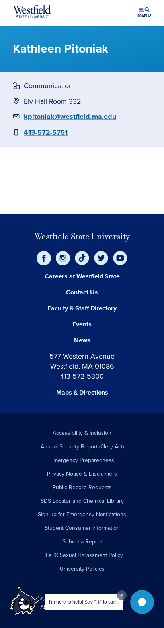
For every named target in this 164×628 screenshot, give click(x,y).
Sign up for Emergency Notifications (82, 514)
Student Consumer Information (82, 528)
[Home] (32, 13)
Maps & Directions (82, 392)
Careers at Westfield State (82, 276)
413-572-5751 (46, 132)
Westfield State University (82, 236)
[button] (142, 602)
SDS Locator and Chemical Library (82, 501)
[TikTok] (82, 258)
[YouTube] (120, 258)
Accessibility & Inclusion (82, 433)
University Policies (82, 569)
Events (82, 324)
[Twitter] (101, 258)
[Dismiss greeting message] (122, 595)
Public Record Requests (82, 487)
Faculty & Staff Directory (82, 308)
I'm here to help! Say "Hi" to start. (84, 602)
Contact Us (82, 292)
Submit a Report (82, 541)
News (82, 340)
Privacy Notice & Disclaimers (82, 474)
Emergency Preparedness (82, 460)
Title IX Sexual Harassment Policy (82, 555)
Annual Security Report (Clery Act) (82, 446)
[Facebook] (44, 258)
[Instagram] (63, 258)
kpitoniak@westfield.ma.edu (70, 116)
